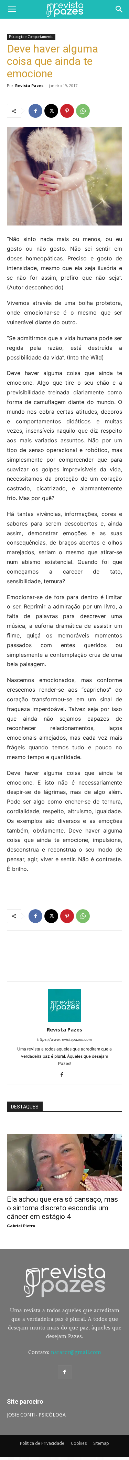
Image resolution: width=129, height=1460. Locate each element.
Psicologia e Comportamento (31, 36)
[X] (51, 111)
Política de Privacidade (42, 1443)
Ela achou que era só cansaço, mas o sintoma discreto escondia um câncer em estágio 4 (62, 1208)
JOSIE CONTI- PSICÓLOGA (36, 1414)
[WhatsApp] (83, 111)
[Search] (119, 9)
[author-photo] (64, 1020)
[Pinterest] (67, 111)
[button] (12, 9)
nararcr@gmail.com (76, 1352)
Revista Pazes (29, 85)
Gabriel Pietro (21, 1225)
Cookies (79, 1443)
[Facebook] (35, 111)
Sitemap (101, 1443)
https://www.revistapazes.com (64, 1039)
